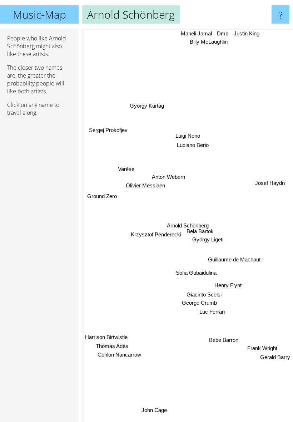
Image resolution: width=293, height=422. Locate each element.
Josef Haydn (270, 183)
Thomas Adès (112, 346)
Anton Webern (168, 176)
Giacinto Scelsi (204, 295)
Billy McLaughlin (209, 42)
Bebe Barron (223, 340)
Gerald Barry (275, 357)
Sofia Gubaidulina (196, 273)
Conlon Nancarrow (119, 355)
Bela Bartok (200, 231)
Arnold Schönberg (188, 225)
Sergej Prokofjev (108, 130)
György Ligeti (207, 240)
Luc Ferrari (212, 312)
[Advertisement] (39, 231)
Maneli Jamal (196, 33)
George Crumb (199, 303)
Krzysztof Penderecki (156, 234)
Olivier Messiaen (145, 185)
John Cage (153, 409)
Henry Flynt (228, 285)
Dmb (223, 33)
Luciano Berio (192, 145)
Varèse (126, 169)
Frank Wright (263, 348)
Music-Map (39, 14)
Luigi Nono (187, 136)
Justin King (247, 33)
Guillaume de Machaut (234, 259)
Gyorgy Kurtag (147, 106)
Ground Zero (102, 196)
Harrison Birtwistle (106, 337)
